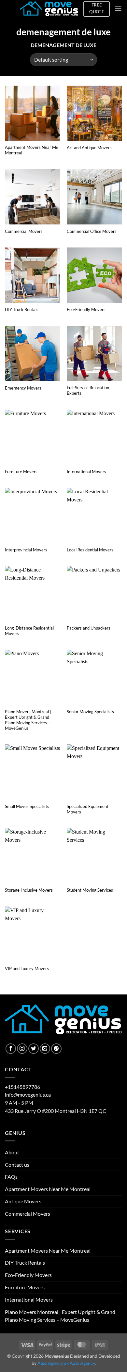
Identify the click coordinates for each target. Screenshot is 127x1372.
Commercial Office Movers (92, 231)
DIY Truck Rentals (21, 309)
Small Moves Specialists (27, 806)
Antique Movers (23, 1201)
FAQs (11, 1177)
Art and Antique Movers (89, 147)
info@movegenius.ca (28, 1095)
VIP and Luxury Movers (27, 968)
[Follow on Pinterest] (56, 1048)
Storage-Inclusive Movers (29, 890)
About (12, 1152)
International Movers (86, 471)
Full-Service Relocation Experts (88, 390)
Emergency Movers (23, 388)
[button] (118, 9)
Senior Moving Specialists (90, 711)
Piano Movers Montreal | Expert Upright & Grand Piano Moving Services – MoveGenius (28, 720)
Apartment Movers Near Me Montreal (31, 150)
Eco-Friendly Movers (86, 309)
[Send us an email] (45, 1048)
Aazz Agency (82, 1363)
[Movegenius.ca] (49, 9)
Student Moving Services (90, 890)
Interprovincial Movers (26, 549)
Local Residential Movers (90, 549)
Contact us (17, 1165)
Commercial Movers (24, 231)
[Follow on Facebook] (11, 1048)
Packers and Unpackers (88, 628)
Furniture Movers (21, 471)
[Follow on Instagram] (22, 1048)
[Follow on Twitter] (33, 1048)
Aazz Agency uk (53, 1363)
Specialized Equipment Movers (87, 809)
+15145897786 (22, 1087)
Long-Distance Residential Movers (29, 630)
